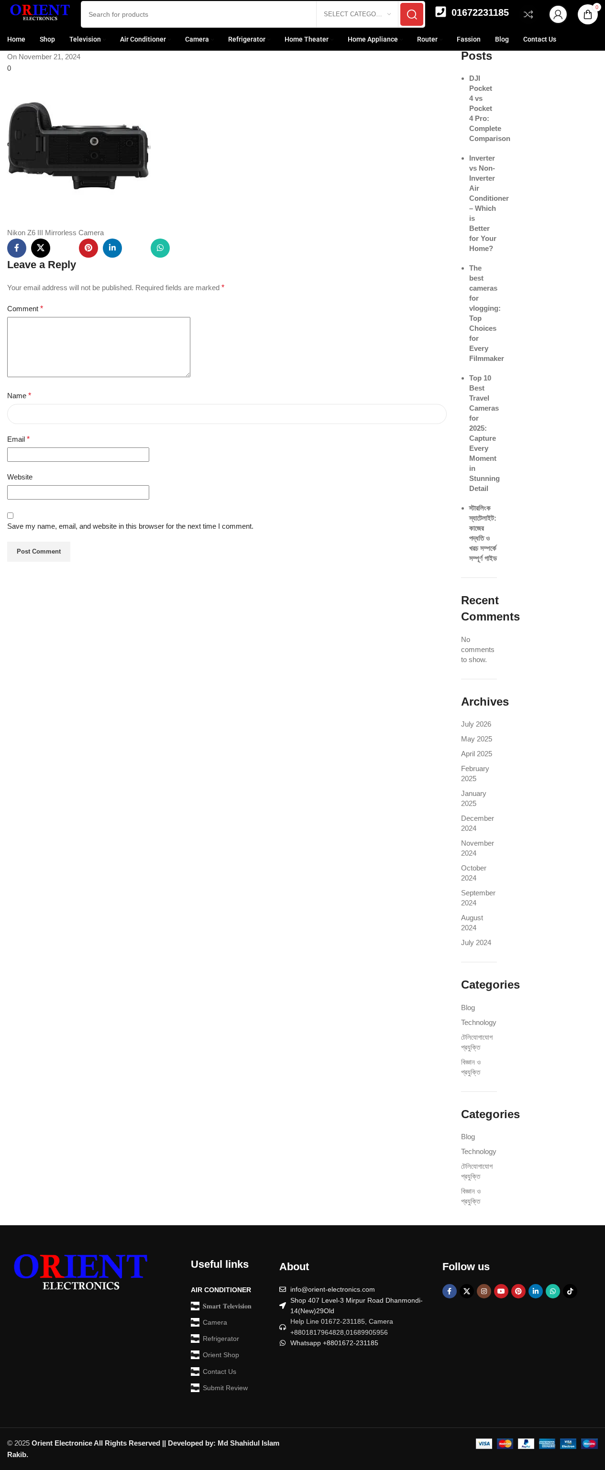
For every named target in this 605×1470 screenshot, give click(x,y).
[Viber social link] (232, 248)
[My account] (558, 14)
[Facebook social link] (16, 248)
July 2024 (476, 942)
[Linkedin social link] (112, 248)
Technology (478, 1022)
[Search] (411, 14)
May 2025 (476, 739)
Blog (468, 1007)
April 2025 (476, 754)
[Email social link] (64, 248)
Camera (215, 1322)
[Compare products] (528, 14)
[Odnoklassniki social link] (136, 248)
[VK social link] (184, 248)
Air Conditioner (221, 1290)
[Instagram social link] (484, 1291)
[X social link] (40, 248)
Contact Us (219, 1371)
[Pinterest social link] (88, 248)
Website (20, 477)
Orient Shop (221, 1355)
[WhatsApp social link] (160, 248)
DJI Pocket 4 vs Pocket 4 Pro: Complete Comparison (489, 108)
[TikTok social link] (570, 1291)
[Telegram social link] (208, 248)
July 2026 (476, 724)
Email (18, 439)
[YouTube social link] (501, 1291)
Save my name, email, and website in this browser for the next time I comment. (130, 526)
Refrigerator (221, 1338)
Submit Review (225, 1388)
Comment (25, 309)
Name (19, 396)
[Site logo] (39, 14)
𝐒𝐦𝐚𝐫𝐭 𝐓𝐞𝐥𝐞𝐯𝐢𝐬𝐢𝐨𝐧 (227, 1306)
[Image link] (79, 1276)
